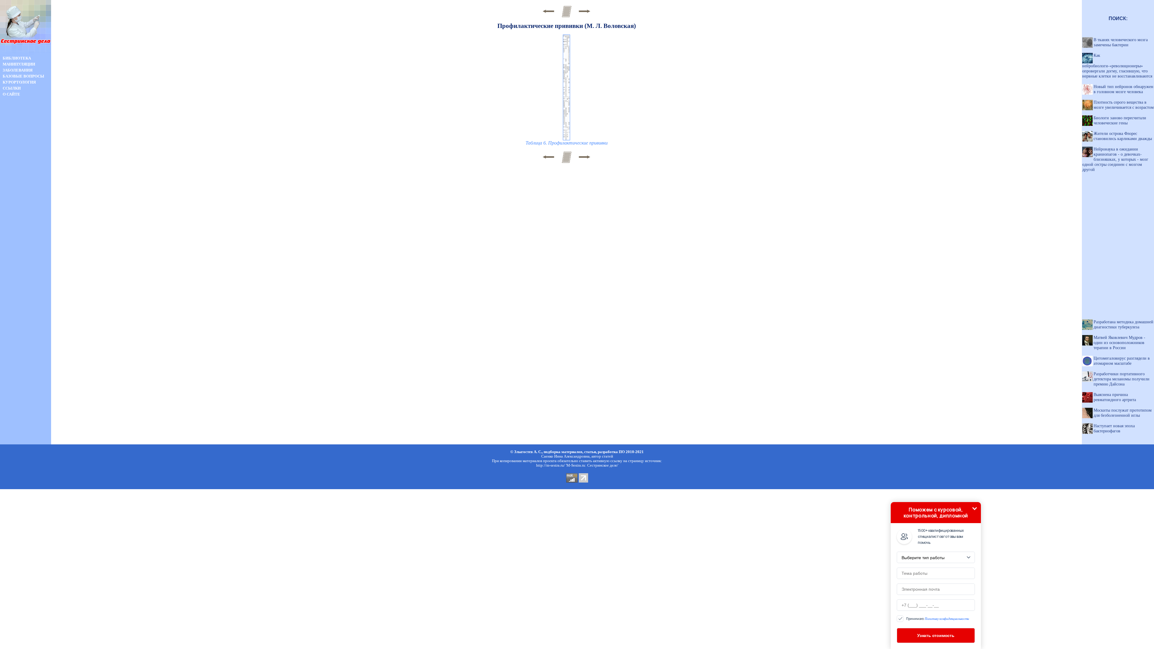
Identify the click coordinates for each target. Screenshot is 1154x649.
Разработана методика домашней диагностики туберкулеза (1123, 324)
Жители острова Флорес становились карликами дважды (1123, 136)
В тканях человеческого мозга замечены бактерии (1121, 42)
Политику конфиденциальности (947, 618)
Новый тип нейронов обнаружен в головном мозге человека (1123, 89)
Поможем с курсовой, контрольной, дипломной (936, 512)
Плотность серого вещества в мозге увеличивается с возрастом (1124, 105)
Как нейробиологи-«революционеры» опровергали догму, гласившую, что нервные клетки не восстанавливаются (1117, 65)
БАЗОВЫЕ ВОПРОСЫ (23, 76)
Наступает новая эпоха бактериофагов (1114, 428)
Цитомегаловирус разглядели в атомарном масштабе (1122, 361)
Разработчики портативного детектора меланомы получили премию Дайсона (1121, 378)
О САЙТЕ (11, 94)
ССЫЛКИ (12, 88)
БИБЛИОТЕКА (17, 58)
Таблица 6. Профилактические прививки (567, 142)
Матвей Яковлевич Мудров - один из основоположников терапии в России (1119, 342)
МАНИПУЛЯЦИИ (19, 64)
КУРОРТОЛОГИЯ (19, 82)
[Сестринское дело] (25, 53)
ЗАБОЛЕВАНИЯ (17, 70)
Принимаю (937, 619)
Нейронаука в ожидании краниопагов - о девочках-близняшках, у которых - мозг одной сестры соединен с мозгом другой (1115, 159)
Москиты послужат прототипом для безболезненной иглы (1123, 413)
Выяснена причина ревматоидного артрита (1115, 397)
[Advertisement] (26, 204)
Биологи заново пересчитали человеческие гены (1120, 120)
